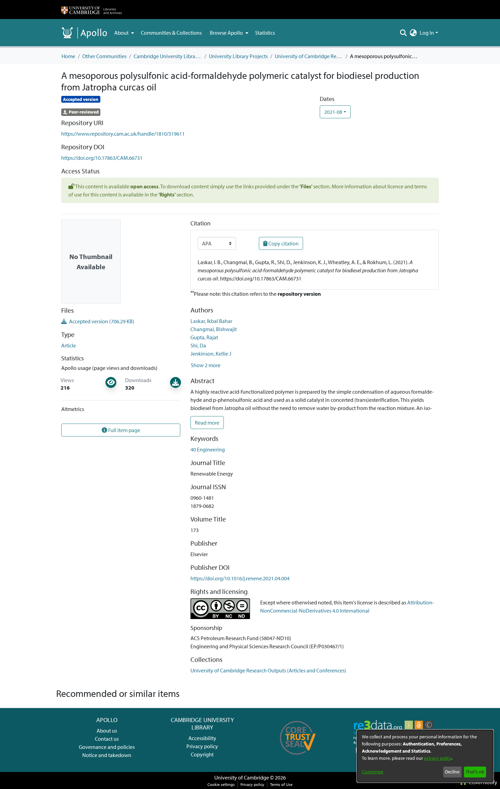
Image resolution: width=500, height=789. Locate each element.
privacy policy (437, 758)
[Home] (91, 9)
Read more (207, 422)
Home (68, 56)
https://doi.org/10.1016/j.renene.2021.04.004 (239, 578)
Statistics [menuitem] (265, 32)
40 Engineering (207, 449)
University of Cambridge (241, 777)
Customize (372, 772)
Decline (452, 772)
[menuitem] (123, 32)
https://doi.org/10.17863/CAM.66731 (102, 157)
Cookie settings (221, 784)
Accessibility (202, 738)
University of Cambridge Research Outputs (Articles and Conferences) (309, 56)
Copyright (202, 754)
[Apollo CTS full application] (298, 757)
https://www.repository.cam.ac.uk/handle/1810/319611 (123, 133)
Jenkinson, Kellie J (210, 353)
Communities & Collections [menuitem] (171, 32)
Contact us (107, 738)
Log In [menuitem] (427, 32)
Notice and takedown (106, 755)
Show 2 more (205, 365)
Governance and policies (107, 746)
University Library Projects (238, 56)
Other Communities (104, 56)
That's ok (475, 772)
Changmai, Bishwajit (213, 329)
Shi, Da (198, 345)
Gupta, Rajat (204, 337)
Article (68, 345)
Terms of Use (281, 784)
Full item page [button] (123, 430)
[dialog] (425, 756)
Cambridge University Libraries (168, 56)
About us (107, 730)
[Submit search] (403, 33)
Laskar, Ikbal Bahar (211, 321)
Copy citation (283, 243)
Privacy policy (202, 746)
